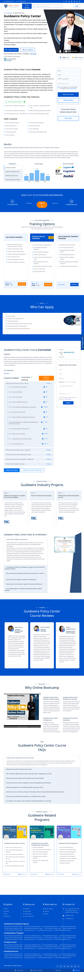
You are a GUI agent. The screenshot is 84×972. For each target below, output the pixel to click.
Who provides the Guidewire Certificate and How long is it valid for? (25, 573)
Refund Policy (28, 911)
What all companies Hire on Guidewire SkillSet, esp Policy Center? (24, 787)
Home (5, 13)
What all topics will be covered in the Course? (19, 769)
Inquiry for (62, 382)
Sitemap (46, 913)
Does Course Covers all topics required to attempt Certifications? (24, 584)
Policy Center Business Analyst (12, 179)
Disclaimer (27, 908)
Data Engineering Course (29, 957)
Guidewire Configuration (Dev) (12, 171)
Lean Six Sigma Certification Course (52, 955)
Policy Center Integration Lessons (28, 464)
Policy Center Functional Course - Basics (28, 383)
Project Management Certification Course (13, 954)
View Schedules (68, 100)
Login (76, 6)
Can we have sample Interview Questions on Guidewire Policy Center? (26, 796)
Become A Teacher (48, 908)
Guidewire (10, 13)
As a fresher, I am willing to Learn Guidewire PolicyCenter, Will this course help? (28, 801)
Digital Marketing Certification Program (33, 955)
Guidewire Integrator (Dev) (11, 175)
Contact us (74, 284)
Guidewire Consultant (11, 167)
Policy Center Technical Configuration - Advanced (28, 459)
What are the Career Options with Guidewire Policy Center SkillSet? (25, 778)
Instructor (46, 911)
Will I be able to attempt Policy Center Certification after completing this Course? (29, 774)
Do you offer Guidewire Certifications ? (17, 539)
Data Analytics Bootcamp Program (67, 954)
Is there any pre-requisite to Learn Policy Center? (20, 758)
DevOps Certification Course (69, 955)
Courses (7, 911)
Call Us (59, 970)
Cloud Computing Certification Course (13, 957)
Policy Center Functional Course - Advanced (28, 450)
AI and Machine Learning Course (44, 957)
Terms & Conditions (29, 916)
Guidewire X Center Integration (57, 843)
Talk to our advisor (68, 94)
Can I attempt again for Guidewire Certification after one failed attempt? (23, 589)
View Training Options (11, 50)
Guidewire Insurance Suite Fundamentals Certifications (29, 844)
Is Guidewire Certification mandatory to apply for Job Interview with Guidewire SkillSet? (25, 568)
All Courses (26, 6)
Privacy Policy (72, 88)
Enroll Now (22, 284)
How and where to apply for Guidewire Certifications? (21, 579)
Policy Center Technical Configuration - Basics (28, 454)
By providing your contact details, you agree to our (68, 87)
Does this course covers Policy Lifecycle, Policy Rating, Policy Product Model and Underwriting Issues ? (35, 792)
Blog (6, 913)
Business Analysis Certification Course (13, 955)
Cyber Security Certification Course (33, 954)
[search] (34, 6)
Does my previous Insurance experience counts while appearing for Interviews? (28, 783)
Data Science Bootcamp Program (50, 954)
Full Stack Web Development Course (62, 957)
